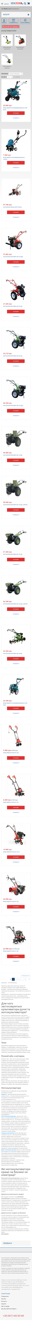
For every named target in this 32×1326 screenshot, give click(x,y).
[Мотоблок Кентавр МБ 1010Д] (16, 438)
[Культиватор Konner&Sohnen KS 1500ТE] (16, 141)
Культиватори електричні (7, 48)
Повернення (5, 1296)
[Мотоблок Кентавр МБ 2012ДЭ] (16, 389)
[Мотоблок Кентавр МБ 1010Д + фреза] (16, 488)
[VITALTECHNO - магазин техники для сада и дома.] (16, 3)
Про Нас (3, 1299)
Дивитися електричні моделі (12, 1194)
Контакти (4, 1301)
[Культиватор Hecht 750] (16, 885)
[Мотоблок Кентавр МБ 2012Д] (16, 339)
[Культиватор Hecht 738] (16, 736)
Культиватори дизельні (7, 67)
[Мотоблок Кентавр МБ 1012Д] (16, 537)
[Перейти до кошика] (29, 3)
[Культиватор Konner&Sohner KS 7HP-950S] (16, 686)
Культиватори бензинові (20, 48)
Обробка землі (7, 8)
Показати (4, 77)
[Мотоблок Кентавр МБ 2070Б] (16, 637)
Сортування (4, 73)
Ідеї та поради (5, 1306)
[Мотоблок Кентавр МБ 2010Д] (16, 289)
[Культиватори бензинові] (20, 40)
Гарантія (3, 1303)
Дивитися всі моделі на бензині (13, 1213)
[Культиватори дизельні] (7, 59)
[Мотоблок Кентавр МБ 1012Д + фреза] (16, 587)
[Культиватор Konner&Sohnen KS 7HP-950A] (16, 91)
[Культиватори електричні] (7, 40)
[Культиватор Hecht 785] (16, 934)
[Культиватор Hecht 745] (16, 785)
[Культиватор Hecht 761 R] (16, 835)
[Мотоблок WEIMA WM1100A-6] (16, 190)
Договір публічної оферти (8, 1308)
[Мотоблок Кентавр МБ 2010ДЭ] (16, 240)
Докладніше (5, 1234)
